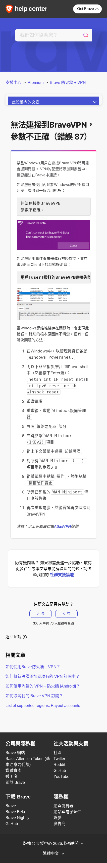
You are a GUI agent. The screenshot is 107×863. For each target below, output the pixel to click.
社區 (57, 753)
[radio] (40, 614)
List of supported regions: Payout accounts (42, 705)
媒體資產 (13, 770)
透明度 (11, 776)
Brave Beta (15, 812)
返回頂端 (13, 637)
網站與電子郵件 (67, 812)
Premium (36, 82)
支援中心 (13, 82)
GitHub (60, 770)
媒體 (57, 818)
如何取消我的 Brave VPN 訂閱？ (34, 696)
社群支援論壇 (62, 574)
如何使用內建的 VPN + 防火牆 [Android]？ (42, 686)
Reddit (59, 764)
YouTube (61, 776)
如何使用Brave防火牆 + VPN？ (32, 667)
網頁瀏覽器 (63, 806)
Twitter (59, 759)
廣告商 (59, 824)
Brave (10, 806)
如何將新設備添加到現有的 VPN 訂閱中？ (42, 676)
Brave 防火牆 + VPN (68, 82)
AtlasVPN (62, 526)
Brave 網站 (15, 753)
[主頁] (28, 8)
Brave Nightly (17, 818)
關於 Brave (15, 782)
